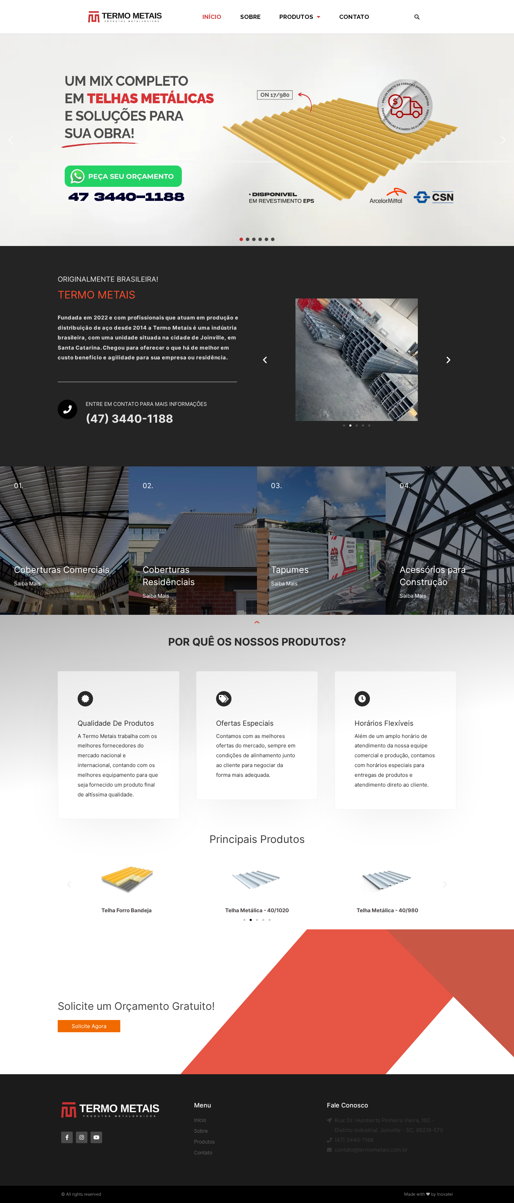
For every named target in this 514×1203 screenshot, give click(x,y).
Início (211, 16)
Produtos (296, 16)
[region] (257, 140)
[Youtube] (96, 1137)
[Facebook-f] (67, 1137)
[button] (10, 140)
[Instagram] (81, 1137)
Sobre (250, 16)
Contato (354, 16)
